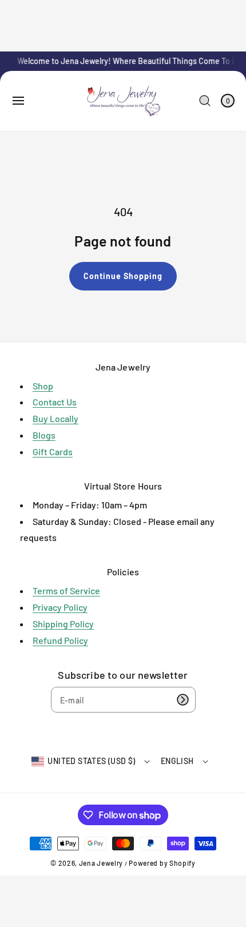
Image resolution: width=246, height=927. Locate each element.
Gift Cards (53, 451)
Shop (43, 385)
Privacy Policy (60, 607)
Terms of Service (66, 590)
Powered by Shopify (162, 863)
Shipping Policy (63, 623)
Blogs (44, 434)
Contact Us (55, 401)
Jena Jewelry (101, 863)
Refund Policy (60, 640)
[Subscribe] (183, 700)
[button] (18, 101)
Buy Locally (55, 418)
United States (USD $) (91, 761)
